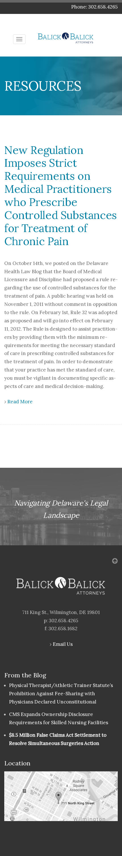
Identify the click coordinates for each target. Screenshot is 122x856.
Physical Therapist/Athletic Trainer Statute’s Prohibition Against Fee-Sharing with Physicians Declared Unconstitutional (61, 693)
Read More (20, 401)
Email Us (63, 644)
